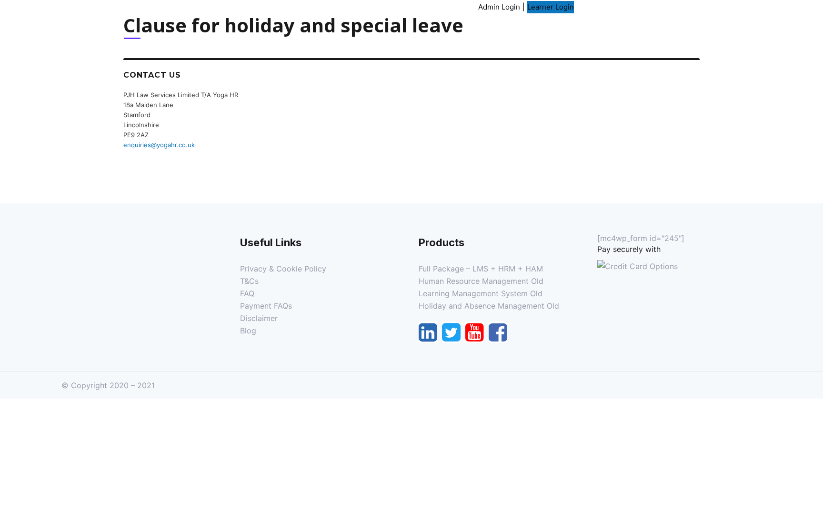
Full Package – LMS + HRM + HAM (481, 268)
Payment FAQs (266, 306)
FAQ (247, 293)
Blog (248, 330)
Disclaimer (259, 318)
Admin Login (499, 6)
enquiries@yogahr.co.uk (159, 145)
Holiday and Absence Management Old (489, 306)
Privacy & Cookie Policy (283, 268)
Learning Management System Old (480, 293)
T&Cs (249, 281)
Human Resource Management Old (481, 281)
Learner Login (550, 6)
